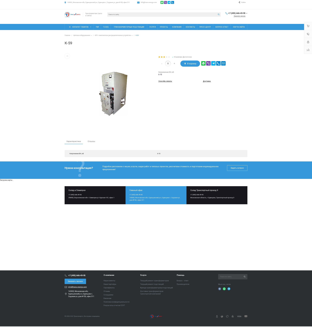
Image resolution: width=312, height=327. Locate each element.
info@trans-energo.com (149, 2)
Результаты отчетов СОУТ (114, 305)
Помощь (180, 275)
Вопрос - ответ (183, 281)
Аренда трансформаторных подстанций (156, 288)
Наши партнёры (110, 284)
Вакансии (107, 298)
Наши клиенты (109, 281)
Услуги (143, 275)
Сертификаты (109, 288)
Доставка (207, 81)
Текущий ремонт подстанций (152, 284)
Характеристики (73, 141)
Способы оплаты (165, 81)
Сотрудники (108, 295)
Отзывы (91, 141)
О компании (109, 275)
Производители (183, 284)
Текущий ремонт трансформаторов (154, 281)
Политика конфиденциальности (116, 302)
